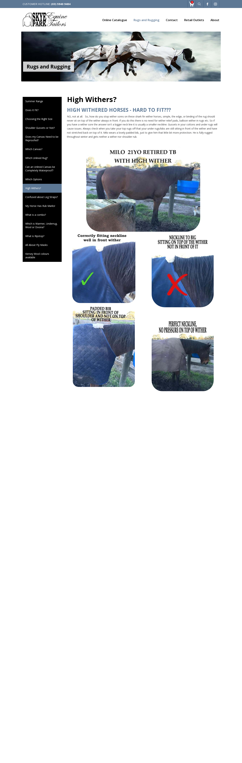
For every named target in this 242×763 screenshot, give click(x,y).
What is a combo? (35, 214)
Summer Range (34, 101)
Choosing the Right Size (38, 119)
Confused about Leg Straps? (41, 197)
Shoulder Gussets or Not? (40, 128)
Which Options (33, 179)
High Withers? (33, 188)
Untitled (207, 4)
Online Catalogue (114, 20)
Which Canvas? (33, 149)
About (214, 20)
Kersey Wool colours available (37, 255)
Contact (172, 20)
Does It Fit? (31, 110)
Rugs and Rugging (146, 20)
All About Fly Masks (36, 245)
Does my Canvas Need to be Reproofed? (41, 138)
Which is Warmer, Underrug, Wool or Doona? (41, 225)
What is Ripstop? (34, 236)
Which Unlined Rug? (36, 158)
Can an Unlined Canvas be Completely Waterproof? (40, 168)
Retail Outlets (194, 20)
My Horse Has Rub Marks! (40, 206)
